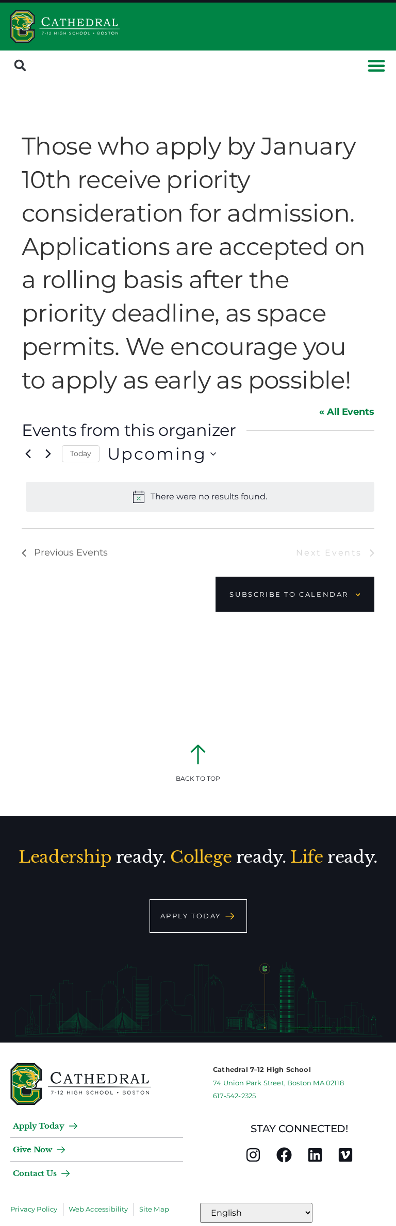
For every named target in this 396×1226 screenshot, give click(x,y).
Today (80, 453)
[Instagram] (253, 1155)
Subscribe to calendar (289, 594)
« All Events (346, 411)
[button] (20, 65)
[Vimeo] (345, 1155)
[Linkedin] (315, 1155)
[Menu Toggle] (376, 65)
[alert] (200, 497)
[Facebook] (284, 1155)
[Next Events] (48, 454)
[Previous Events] (28, 454)
